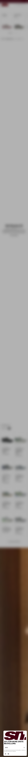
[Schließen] (24, 733)
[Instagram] (5, 753)
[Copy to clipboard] (24, 747)
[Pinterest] (8, 753)
